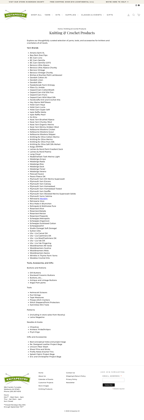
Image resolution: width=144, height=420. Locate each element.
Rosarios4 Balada (38, 211)
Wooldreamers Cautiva (40, 248)
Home (60, 29)
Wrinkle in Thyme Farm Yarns (43, 256)
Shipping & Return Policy (76, 376)
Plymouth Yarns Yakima (41, 196)
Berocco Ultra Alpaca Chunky (43, 68)
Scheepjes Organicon (40, 221)
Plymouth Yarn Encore (40, 181)
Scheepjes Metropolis (40, 218)
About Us (42, 376)
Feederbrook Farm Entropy (42, 85)
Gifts (110, 15)
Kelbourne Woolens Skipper (43, 134)
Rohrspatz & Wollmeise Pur (42, 206)
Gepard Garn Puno (38, 95)
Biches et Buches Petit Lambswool (46, 75)
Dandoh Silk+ (36, 82)
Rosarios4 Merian (38, 213)
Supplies (71, 15)
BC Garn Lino (36, 58)
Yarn (48, 15)
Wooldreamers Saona (40, 253)
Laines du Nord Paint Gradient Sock (46, 149)
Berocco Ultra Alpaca (39, 65)
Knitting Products (45, 389)
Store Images (43, 386)
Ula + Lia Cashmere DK (40, 236)
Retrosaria (39, 199)
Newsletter (70, 382)
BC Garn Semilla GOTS (40, 63)
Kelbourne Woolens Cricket (42, 129)
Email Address (112, 376)
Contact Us (70, 373)
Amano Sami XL (37, 53)
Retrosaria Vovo (37, 201)
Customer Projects (45, 382)
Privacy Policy (71, 379)
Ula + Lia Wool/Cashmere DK (43, 238)
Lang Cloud (35, 154)
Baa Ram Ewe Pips (38, 55)
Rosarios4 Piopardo (39, 216)
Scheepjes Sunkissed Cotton (43, 223)
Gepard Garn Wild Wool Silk (43, 97)
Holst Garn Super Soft (40, 110)
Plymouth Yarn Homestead (42, 186)
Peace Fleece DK (38, 176)
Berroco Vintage (37, 70)
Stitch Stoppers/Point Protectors (45, 302)
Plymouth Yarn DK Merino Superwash (47, 179)
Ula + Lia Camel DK (39, 233)
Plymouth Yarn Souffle (40, 191)
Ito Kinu (33, 117)
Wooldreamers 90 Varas (41, 246)
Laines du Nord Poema (40, 152)
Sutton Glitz (35, 231)
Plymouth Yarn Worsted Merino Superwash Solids (53, 194)
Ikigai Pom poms (38, 283)
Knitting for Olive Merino (41, 139)
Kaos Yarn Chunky (38, 122)
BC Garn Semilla (37, 60)
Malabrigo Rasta (37, 161)
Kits (58, 15)
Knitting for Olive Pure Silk (42, 142)
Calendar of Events (45, 379)
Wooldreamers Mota (39, 251)
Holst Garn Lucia (37, 107)
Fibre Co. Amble (37, 87)
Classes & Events (91, 15)
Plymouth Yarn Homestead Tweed (46, 189)
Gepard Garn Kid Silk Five (41, 92)
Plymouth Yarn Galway (40, 184)
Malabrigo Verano (38, 171)
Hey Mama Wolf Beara (40, 102)
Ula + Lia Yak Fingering (40, 243)
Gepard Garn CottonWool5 (42, 90)
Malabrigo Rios (37, 164)
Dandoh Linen (36, 80)
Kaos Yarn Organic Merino (42, 124)
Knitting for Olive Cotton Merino (44, 137)
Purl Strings (35, 295)
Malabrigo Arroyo (38, 159)
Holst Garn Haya (37, 105)
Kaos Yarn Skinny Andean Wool (44, 127)
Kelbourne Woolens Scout (42, 132)
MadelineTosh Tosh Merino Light (45, 157)
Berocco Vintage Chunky (41, 73)
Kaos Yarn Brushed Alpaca (42, 119)
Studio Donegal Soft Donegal (43, 228)
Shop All (36, 15)
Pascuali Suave (37, 174)
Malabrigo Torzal (37, 169)
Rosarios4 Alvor (37, 208)
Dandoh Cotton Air (38, 77)
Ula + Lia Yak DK (37, 241)
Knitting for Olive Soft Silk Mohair (45, 144)
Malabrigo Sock (37, 166)
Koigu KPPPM (36, 147)
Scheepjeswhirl (37, 226)
